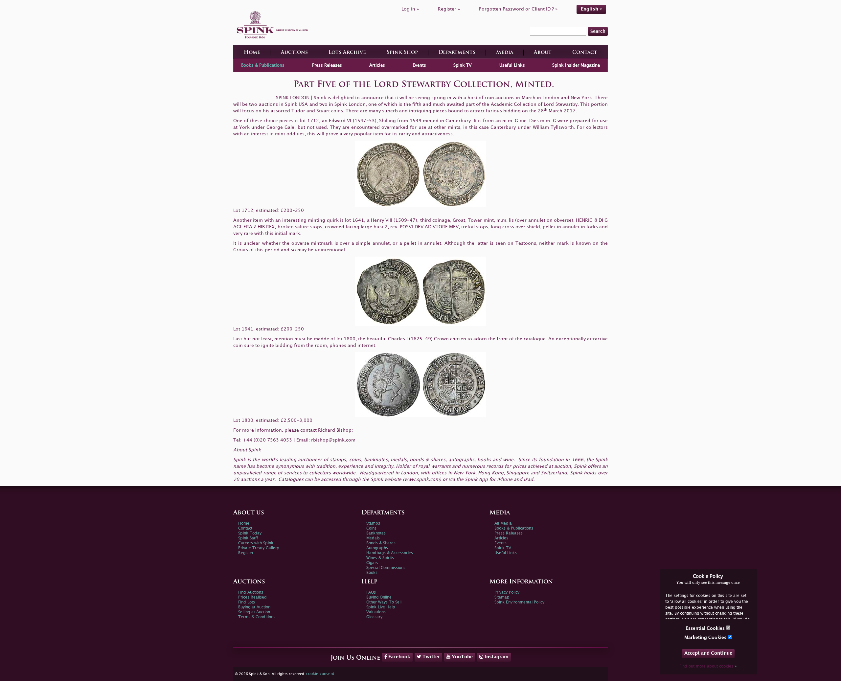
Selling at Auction (254, 612)
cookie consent (320, 674)
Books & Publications (262, 65)
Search (597, 31)
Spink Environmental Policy (519, 602)
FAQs (371, 592)
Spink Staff (248, 538)
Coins (371, 528)
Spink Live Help (380, 607)
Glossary (374, 617)
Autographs (377, 548)
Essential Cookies (706, 628)
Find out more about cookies (708, 666)
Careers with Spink (255, 543)
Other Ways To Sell (383, 602)
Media (504, 52)
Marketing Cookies (706, 637)
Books (371, 573)
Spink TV (462, 65)
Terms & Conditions (256, 617)
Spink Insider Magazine (576, 65)
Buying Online (379, 597)
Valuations (376, 612)
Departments (457, 52)
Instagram (496, 657)
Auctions (294, 52)
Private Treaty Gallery (258, 548)
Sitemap (502, 597)
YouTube (461, 657)
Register (246, 553)
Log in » (410, 9)
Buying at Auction (254, 607)
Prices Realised (252, 597)
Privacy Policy (506, 592)
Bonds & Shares (381, 543)
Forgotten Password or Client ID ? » (518, 9)
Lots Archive (347, 52)
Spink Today (249, 533)
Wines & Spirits (380, 558)
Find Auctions (250, 592)
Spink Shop (402, 52)
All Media (503, 523)
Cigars (372, 563)
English (590, 9)
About (543, 52)
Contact (584, 52)
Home (252, 52)
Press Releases (327, 65)
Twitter (430, 657)
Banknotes (376, 533)
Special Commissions (385, 568)
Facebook (398, 657)
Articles (377, 65)
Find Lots (246, 602)
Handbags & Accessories (389, 553)
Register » (449, 9)
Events (419, 65)
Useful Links (512, 65)
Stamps (373, 523)
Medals (373, 538)
